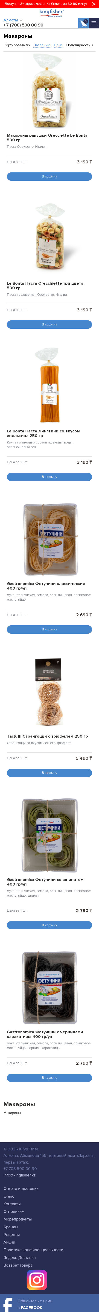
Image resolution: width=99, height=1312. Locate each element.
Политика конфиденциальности (33, 1249)
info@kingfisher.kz (19, 1175)
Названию (41, 45)
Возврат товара (17, 1265)
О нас (8, 1196)
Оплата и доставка (20, 1188)
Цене (58, 45)
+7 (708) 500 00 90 (23, 25)
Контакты (12, 1203)
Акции (9, 1242)
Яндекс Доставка (19, 1257)
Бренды (10, 1226)
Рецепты (11, 1234)
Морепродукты (17, 1219)
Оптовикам (13, 1211)
